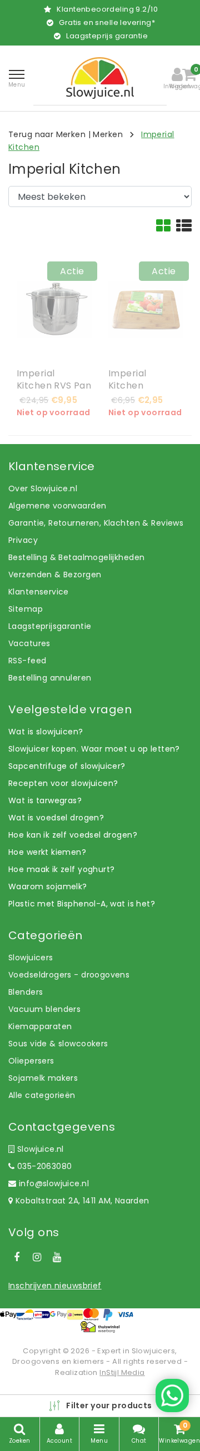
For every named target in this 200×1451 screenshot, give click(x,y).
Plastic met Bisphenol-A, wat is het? (81, 903)
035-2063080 (43, 1166)
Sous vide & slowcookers (58, 1043)
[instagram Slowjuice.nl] (36, 1257)
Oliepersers (31, 1060)
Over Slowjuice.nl (42, 488)
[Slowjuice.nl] (100, 78)
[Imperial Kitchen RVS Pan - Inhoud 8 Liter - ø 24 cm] (54, 309)
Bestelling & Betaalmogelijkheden (76, 557)
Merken (108, 134)
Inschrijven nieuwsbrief (55, 1285)
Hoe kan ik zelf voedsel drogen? (72, 834)
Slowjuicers (30, 957)
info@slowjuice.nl (54, 1183)
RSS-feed (27, 660)
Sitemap (25, 608)
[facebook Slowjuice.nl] (16, 1257)
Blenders (25, 991)
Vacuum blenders (44, 1009)
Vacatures (29, 643)
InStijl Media (121, 1372)
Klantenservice (38, 591)
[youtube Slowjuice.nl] (57, 1257)
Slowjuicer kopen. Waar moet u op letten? (94, 748)
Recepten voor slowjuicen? (63, 783)
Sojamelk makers (43, 1078)
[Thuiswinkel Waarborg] (100, 1327)
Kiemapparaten (40, 1026)
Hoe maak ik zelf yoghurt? (61, 869)
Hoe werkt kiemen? (47, 852)
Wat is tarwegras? (45, 800)
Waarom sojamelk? (47, 886)
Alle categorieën (42, 1095)
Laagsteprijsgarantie (49, 626)
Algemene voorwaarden (57, 505)
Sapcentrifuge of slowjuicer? (67, 766)
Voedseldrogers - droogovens (68, 974)
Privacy (23, 540)
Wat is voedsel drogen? (56, 817)
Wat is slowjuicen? (45, 731)
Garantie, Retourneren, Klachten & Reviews (95, 522)
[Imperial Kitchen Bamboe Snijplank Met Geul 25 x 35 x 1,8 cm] (145, 309)
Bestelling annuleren (49, 677)
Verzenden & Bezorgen (54, 574)
